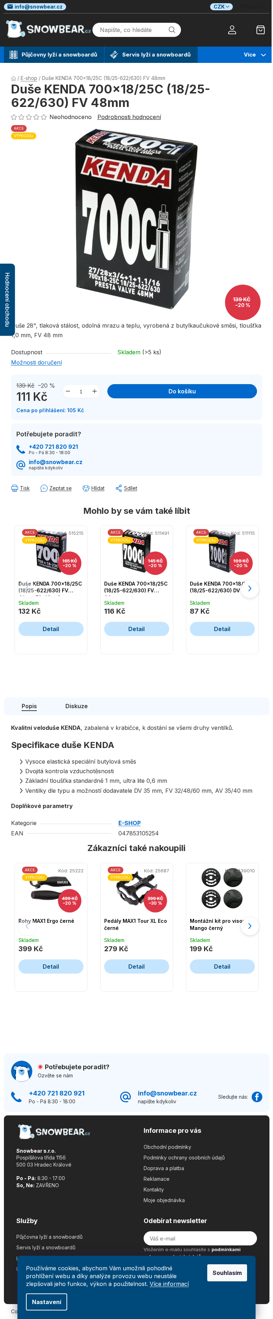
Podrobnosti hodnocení (129, 116)
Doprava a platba (164, 1168)
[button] (250, 589)
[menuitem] (54, 55)
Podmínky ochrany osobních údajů (184, 1157)
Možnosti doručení (36, 362)
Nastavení (46, 1301)
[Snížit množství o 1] (68, 391)
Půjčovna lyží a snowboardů (49, 1237)
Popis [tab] (29, 706)
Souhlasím (227, 1272)
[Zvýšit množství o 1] (94, 391)
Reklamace (157, 1179)
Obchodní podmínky (167, 1147)
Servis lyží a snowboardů (45, 1247)
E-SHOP (129, 823)
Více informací (169, 1283)
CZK (219, 7)
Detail (51, 628)
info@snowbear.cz (39, 7)
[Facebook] (257, 1097)
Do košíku (182, 391)
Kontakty (154, 1189)
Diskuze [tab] (76, 706)
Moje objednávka (164, 1200)
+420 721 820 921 (53, 446)
